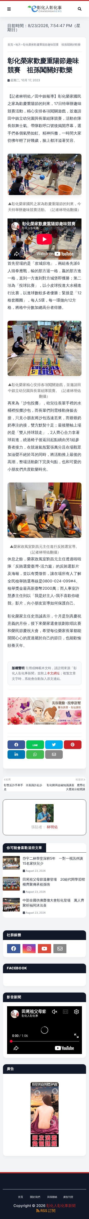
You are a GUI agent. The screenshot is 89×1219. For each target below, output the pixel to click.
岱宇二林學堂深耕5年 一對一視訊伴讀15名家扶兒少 (53, 861)
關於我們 (35, 1197)
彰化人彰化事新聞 (61, 1205)
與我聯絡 (52, 1197)
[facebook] (13, 948)
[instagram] (29, 948)
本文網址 (53, 673)
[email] (60, 948)
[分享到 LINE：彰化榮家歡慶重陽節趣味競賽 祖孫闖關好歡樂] (35, 744)
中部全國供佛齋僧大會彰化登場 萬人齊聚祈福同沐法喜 (53, 903)
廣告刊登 (68, 1197)
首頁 (10, 44)
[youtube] (44, 948)
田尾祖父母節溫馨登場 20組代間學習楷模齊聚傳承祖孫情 (54, 882)
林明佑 (52, 827)
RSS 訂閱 (47, 1210)
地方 (18, 44)
